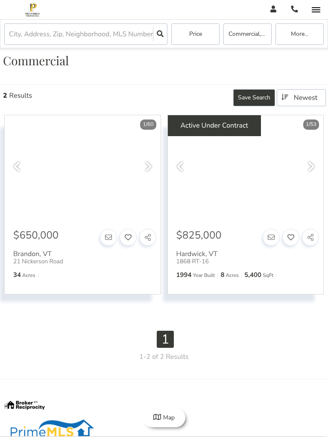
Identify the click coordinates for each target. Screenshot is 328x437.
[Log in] (273, 9)
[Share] (147, 237)
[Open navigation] (315, 10)
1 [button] (165, 339)
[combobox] (10, 34)
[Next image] (149, 167)
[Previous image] (17, 167)
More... (299, 34)
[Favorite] (128, 237)
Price (195, 34)
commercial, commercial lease (250, 34)
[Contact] (108, 237)
